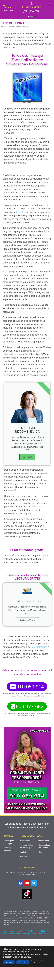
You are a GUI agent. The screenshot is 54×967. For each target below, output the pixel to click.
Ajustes (36, 962)
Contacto (32, 934)
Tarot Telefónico (39, 647)
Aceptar (9, 962)
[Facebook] (20, 883)
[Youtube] (27, 883)
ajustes (27, 957)
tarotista (20, 212)
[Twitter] (34, 883)
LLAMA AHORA (31, 7)
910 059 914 (31, 11)
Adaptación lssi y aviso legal (15, 931)
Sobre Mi (41, 934)
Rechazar (23, 962)
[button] (50, 3)
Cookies (24, 934)
